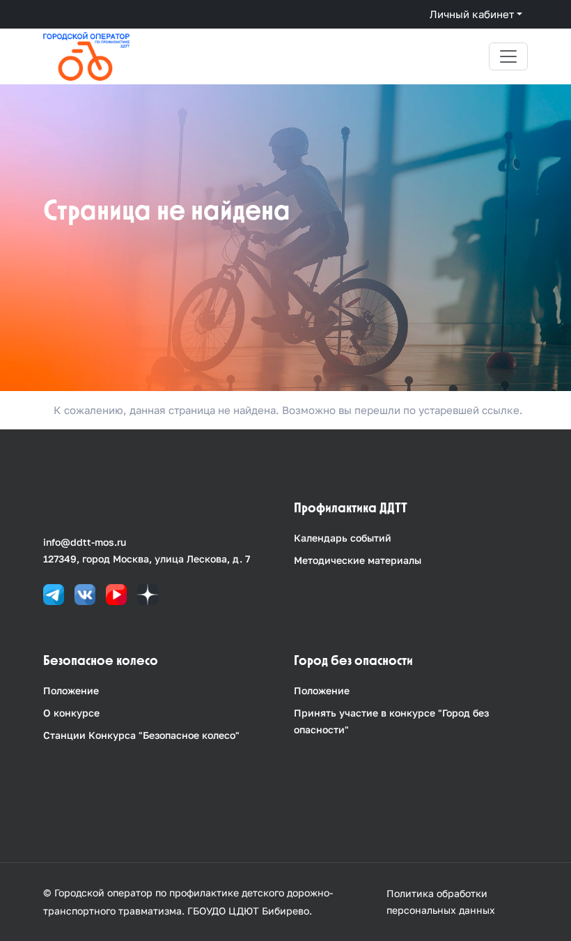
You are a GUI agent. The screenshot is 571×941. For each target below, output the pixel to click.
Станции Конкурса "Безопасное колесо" (141, 735)
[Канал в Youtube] (116, 593)
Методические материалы (357, 560)
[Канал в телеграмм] (53, 593)
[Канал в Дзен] (147, 593)
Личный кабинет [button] (472, 14)
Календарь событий (342, 538)
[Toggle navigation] (508, 56)
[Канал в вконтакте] (85, 593)
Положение (71, 690)
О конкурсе (71, 713)
